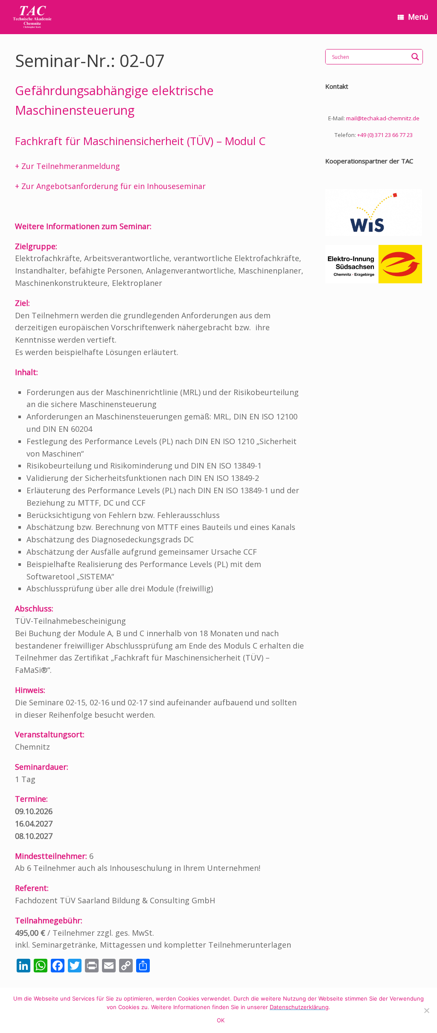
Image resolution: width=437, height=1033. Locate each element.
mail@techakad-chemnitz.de (383, 118)
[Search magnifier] (415, 56)
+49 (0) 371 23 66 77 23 (385, 135)
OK (221, 1020)
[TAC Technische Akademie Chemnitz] (32, 17)
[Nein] (426, 1010)
